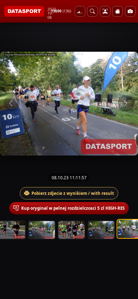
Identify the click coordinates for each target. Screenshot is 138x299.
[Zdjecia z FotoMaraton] (130, 11)
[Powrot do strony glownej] (117, 11)
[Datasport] (24, 11)
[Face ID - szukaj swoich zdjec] (92, 11)
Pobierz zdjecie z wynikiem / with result (72, 193)
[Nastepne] (126, 103)
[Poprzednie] (12, 103)
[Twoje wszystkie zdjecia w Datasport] (105, 11)
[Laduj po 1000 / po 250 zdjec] (80, 11)
